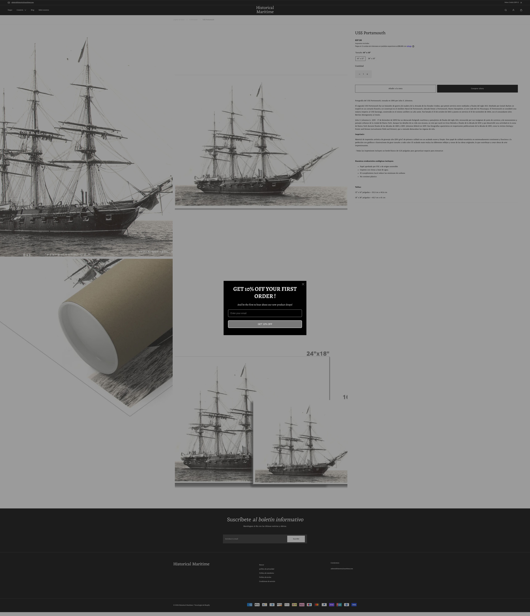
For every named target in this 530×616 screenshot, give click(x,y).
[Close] (303, 284)
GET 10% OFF (265, 324)
